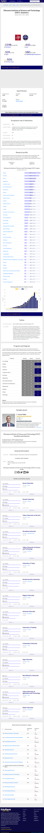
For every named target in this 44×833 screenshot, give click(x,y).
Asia (10, 5)
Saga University (27, 659)
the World (8, 47)
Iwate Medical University (10, 790)
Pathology (5, 267)
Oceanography (6, 253)
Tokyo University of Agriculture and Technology (31, 692)
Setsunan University (29, 611)
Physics (4, 178)
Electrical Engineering (7, 242)
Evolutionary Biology (7, 237)
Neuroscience (5, 223)
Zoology (4, 265)
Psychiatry (5, 279)
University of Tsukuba (29, 627)
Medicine (5, 200)
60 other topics (10, 61)
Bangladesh (36, 820)
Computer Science (6, 184)
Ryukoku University (9, 757)
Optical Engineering (7, 217)
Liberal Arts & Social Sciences (8, 212)
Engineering (5, 181)
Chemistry (5, 175)
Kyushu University (28, 499)
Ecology (4, 209)
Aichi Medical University (10, 786)
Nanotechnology (6, 228)
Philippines (36, 816)
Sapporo (24, 820)
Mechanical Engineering (7, 281)
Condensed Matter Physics (8, 256)
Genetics (4, 192)
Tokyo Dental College (9, 794)
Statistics (5, 262)
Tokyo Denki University (10, 770)
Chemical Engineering (7, 248)
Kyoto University (28, 483)
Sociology (5, 245)
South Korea (36, 811)
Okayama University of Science (11, 782)
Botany (4, 234)
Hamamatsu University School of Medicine (14, 762)
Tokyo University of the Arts (31, 515)
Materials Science (6, 198)
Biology (4, 172)
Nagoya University (28, 595)
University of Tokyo (29, 563)
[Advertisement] (11, 25)
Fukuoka (24, 818)
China (35, 813)
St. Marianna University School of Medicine (14, 737)
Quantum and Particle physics (9, 195)
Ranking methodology (6, 829)
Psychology (5, 214)
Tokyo (24, 811)
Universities (6, 5)
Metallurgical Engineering (8, 273)
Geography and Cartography (8, 226)
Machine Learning (6, 276)
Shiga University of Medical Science (12, 745)
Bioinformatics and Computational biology (11, 270)
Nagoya (24, 814)
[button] (14, 162)
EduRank (27, 14)
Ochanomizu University (30, 643)
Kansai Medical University (10, 741)
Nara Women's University (31, 675)
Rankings (31, 494)
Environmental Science (7, 186)
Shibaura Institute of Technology (11, 733)
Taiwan (35, 814)
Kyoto (24, 813)
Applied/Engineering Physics (33, 54)
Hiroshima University (29, 531)
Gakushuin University (9, 749)
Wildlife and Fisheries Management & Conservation (13, 259)
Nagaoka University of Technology (12, 774)
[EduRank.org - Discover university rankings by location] (4, 1)
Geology (4, 206)
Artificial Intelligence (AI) (8, 231)
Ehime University (28, 707)
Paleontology (5, 220)
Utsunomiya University (9, 778)
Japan (14, 5)
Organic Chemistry (6, 203)
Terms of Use (33, 832)
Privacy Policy (40, 832)
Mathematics (5, 251)
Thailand (35, 818)
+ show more (38, 427)
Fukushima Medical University (11, 753)
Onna (17, 5)
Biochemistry (5, 189)
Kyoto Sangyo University (10, 799)
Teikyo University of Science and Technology (31, 548)
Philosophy (5, 240)
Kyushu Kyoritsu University (31, 579)
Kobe (24, 816)
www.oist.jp (19, 101)
